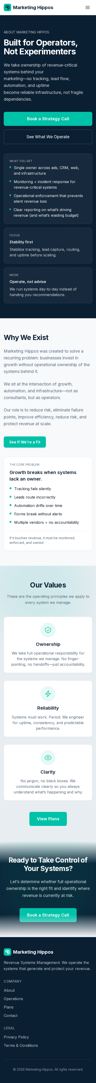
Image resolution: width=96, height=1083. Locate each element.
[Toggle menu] (87, 7)
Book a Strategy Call (48, 118)
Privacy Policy (16, 1037)
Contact (10, 1015)
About (9, 990)
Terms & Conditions (21, 1045)
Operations (13, 998)
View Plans (48, 818)
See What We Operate (48, 136)
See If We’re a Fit (24, 442)
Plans (9, 1007)
